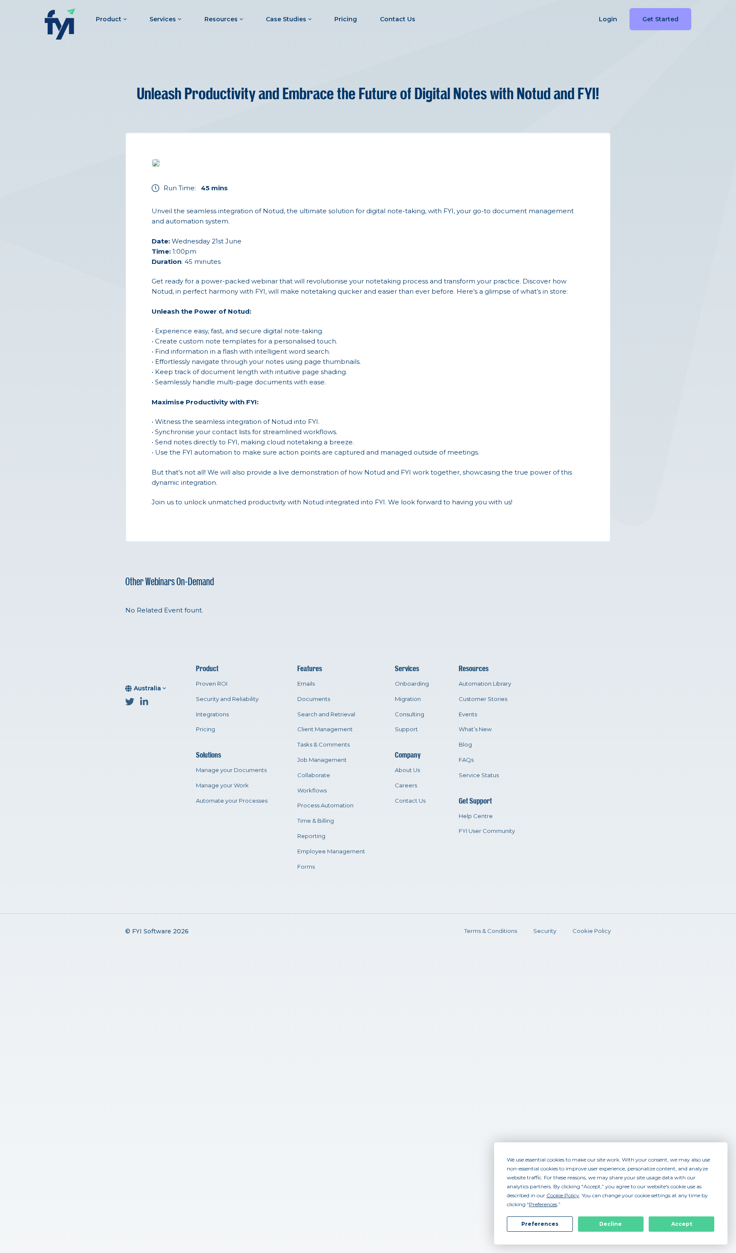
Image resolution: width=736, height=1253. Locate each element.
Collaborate (313, 775)
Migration (408, 698)
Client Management (325, 729)
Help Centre (476, 815)
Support (406, 729)
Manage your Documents (231, 770)
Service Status (479, 775)
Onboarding (412, 683)
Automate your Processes (231, 800)
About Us (407, 770)
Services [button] (163, 19)
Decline (610, 1224)
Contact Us (397, 19)
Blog (465, 744)
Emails (306, 683)
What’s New (475, 729)
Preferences (539, 1224)
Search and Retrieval (326, 714)
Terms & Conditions (490, 930)
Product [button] (108, 19)
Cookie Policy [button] (562, 1195)
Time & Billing (315, 820)
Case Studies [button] (286, 19)
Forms (306, 866)
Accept (681, 1224)
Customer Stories (483, 698)
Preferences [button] (543, 1204)
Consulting (409, 714)
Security (544, 930)
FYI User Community (487, 830)
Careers (406, 785)
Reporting (311, 835)
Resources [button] (221, 19)
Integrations (212, 714)
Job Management (322, 759)
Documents (313, 698)
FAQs (466, 759)
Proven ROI (211, 683)
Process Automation (325, 805)
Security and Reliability (227, 698)
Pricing (345, 19)
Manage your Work (222, 785)
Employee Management (331, 851)
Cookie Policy (591, 930)
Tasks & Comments (323, 744)
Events (468, 714)
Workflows (312, 790)
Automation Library (485, 683)
